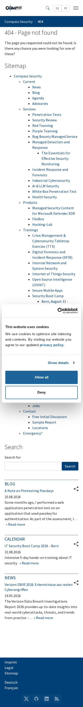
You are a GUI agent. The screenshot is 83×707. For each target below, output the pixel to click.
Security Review (44, 120)
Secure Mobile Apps (47, 290)
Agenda (38, 98)
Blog (36, 92)
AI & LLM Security (45, 186)
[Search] (48, 8)
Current (29, 81)
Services (29, 109)
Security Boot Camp (48, 296)
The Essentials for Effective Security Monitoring (56, 158)
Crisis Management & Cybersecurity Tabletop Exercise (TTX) (50, 241)
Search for (13, 457)
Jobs (36, 405)
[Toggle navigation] (75, 8)
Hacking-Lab (42, 224)
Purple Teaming (45, 131)
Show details (58, 363)
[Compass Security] (14, 8)
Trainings (30, 230)
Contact (29, 411)
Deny (41, 392)
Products (30, 202)
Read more (16, 524)
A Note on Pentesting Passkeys (29, 490)
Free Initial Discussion (49, 416)
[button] (76, 544)
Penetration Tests (46, 114)
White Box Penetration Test (54, 191)
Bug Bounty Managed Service (54, 136)
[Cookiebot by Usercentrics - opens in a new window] (58, 311)
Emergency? (32, 433)
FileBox (38, 219)
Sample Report (44, 422)
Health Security (44, 197)
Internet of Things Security (53, 274)
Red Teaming (42, 125)
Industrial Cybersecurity (51, 180)
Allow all (41, 377)
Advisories (40, 103)
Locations (40, 427)
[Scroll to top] (72, 696)
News (36, 87)
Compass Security (28, 76)
